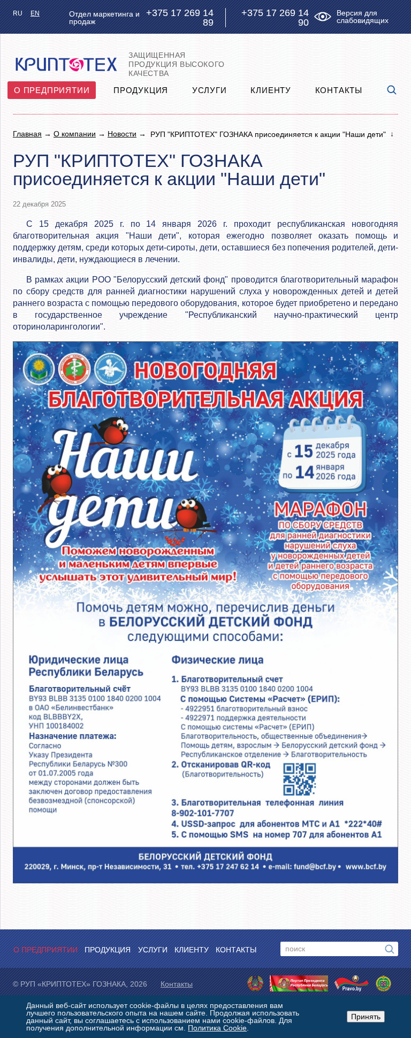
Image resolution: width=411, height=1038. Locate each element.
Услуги (209, 90)
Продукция (140, 90)
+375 (180, 17)
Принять (365, 1016)
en (35, 13)
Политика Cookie (217, 1028)
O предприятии (51, 90)
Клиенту (270, 90)
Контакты (338, 90)
